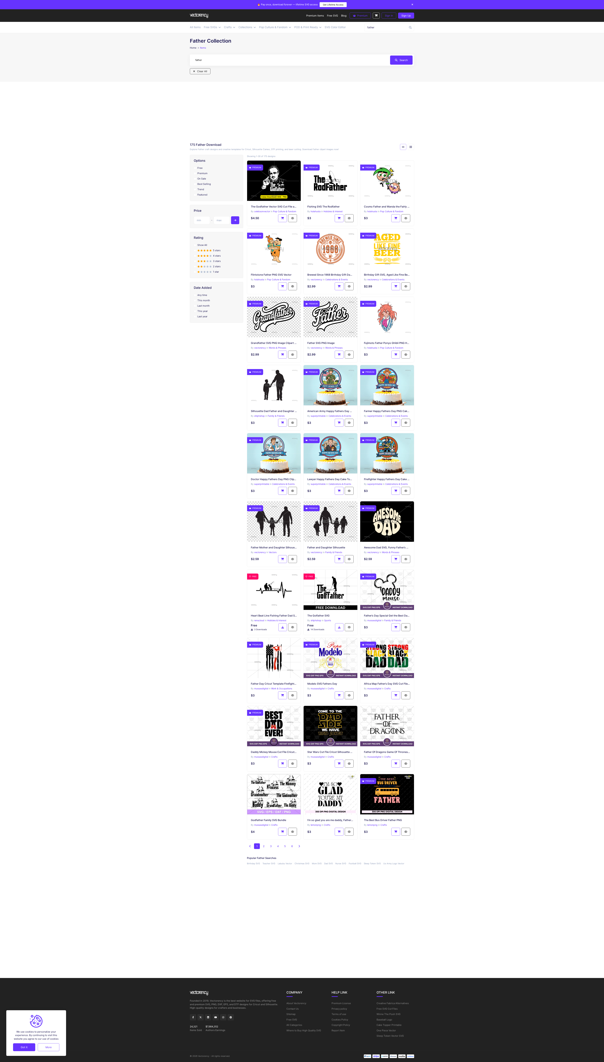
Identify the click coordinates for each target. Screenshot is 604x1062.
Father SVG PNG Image (321, 343)
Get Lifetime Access (333, 4)
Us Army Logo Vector (393, 863)
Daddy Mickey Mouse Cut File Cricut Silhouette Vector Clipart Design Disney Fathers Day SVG (274, 752)
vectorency (316, 279)
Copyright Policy (341, 1024)
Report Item (338, 1030)
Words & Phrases (277, 347)
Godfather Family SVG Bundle (268, 820)
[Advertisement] (302, 113)
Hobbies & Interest (333, 211)
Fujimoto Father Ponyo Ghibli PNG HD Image (387, 343)
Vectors (273, 552)
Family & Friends (276, 416)
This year (202, 311)
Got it (24, 1047)
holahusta (316, 211)
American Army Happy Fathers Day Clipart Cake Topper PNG (330, 411)
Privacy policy (339, 1008)
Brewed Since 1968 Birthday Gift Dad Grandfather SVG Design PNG (330, 274)
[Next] (299, 846)
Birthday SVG (253, 863)
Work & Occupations (281, 688)
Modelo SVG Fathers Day (322, 683)
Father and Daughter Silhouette (326, 547)
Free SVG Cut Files (387, 1008)
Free (200, 167)
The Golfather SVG (318, 615)
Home (193, 47)
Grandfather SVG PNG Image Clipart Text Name (274, 343)
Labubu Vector (285, 863)
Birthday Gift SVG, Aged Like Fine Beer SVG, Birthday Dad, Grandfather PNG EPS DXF (387, 274)
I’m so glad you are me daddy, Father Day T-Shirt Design (330, 820)
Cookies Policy (340, 1019)
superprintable (318, 416)
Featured (202, 194)
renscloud (259, 620)
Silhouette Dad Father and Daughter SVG (274, 411)
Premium (362, 15)
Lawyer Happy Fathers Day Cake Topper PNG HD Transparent (330, 479)
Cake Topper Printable (389, 1024)
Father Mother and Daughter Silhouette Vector (274, 547)
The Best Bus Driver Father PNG (383, 820)
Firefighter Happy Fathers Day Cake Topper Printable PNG (387, 479)
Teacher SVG (269, 863)
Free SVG (291, 1019)
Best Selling (204, 183)
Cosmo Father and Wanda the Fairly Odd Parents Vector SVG (387, 206)
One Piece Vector (386, 1030)
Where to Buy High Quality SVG (303, 1030)
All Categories (294, 1024)
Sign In (389, 15)
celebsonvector (262, 211)
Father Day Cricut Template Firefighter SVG (274, 683)
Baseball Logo (384, 1019)
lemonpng (316, 825)
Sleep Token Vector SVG (390, 1035)
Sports (327, 620)
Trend (200, 189)
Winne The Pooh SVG (388, 1014)
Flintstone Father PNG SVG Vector (271, 274)
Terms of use (339, 1014)
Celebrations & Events (336, 279)
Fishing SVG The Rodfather (323, 206)
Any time (202, 295)
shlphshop (259, 416)
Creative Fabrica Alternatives (393, 1003)
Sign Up (406, 15)
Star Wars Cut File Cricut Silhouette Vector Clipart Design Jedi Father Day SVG (330, 752)
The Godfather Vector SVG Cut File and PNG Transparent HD (274, 206)
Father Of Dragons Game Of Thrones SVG (387, 752)
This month (203, 300)
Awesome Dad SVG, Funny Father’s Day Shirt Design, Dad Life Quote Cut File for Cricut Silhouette (387, 547)
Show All (202, 245)
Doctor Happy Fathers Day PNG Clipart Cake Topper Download (274, 479)
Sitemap (291, 1014)
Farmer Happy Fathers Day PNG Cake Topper (387, 411)
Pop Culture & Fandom (284, 211)
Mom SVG (317, 863)
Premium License (341, 1003)
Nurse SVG (340, 863)
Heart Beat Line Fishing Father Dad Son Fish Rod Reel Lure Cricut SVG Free (274, 615)
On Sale (201, 178)
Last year (202, 316)
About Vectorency (296, 1003)
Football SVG (355, 863)
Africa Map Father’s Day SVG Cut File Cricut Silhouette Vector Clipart (387, 683)
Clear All (201, 71)
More (48, 1047)
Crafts (331, 688)
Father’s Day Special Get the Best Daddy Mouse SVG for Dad (387, 615)
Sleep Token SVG (372, 863)
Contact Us (292, 1008)
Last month (203, 305)
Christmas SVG (302, 863)
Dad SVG (328, 863)
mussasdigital (374, 620)
